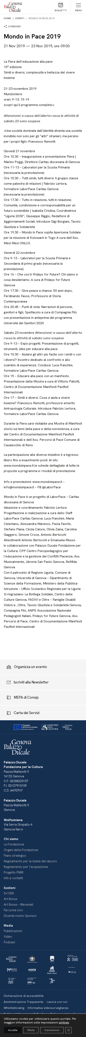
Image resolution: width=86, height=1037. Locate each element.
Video (8, 937)
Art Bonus (10, 899)
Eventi (19, 18)
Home (7, 18)
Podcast (9, 942)
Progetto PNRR (13, 872)
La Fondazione (14, 844)
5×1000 (9, 893)
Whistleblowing (14, 1008)
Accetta (12, 1030)
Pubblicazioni (13, 931)
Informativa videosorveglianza (48, 1008)
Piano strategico (15, 856)
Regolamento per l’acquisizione (26, 867)
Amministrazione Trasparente (23, 1002)
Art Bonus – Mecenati (18, 904)
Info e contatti (13, 878)
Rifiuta (30, 1030)
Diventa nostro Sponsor (20, 916)
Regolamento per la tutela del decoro (30, 861)
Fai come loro (13, 910)
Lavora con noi (57, 1002)
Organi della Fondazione (21, 850)
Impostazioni (51, 1030)
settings (64, 1022)
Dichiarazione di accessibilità (23, 996)
